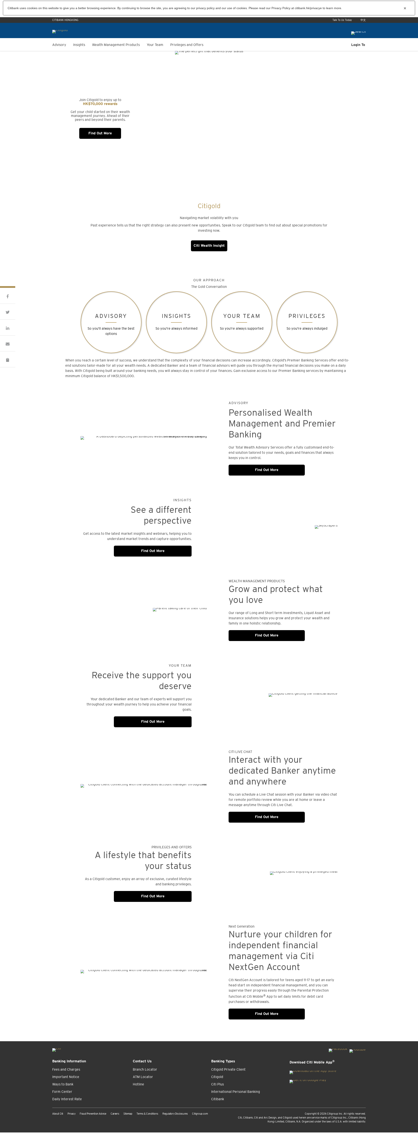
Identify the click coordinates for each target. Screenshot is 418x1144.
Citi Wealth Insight (209, 245)
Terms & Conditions (147, 1113)
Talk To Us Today (342, 20)
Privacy (71, 1113)
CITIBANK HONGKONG (65, 20)
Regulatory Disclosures (175, 1113)
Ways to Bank (62, 1084)
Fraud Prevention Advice (93, 1113)
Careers (115, 1113)
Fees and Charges (66, 1069)
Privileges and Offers (186, 44)
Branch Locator (145, 1069)
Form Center (62, 1091)
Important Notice (65, 1077)
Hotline (138, 1084)
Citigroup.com (200, 1113)
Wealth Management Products (116, 44)
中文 (363, 20)
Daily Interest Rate (67, 1099)
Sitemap (127, 1113)
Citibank (217, 1099)
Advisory (59, 44)
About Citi (57, 1113)
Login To (358, 45)
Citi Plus (217, 1084)
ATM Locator (143, 1077)
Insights (79, 44)
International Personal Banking (235, 1091)
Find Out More (100, 133)
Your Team (155, 44)
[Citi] (56, 1049)
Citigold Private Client (228, 1069)
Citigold (217, 1077)
